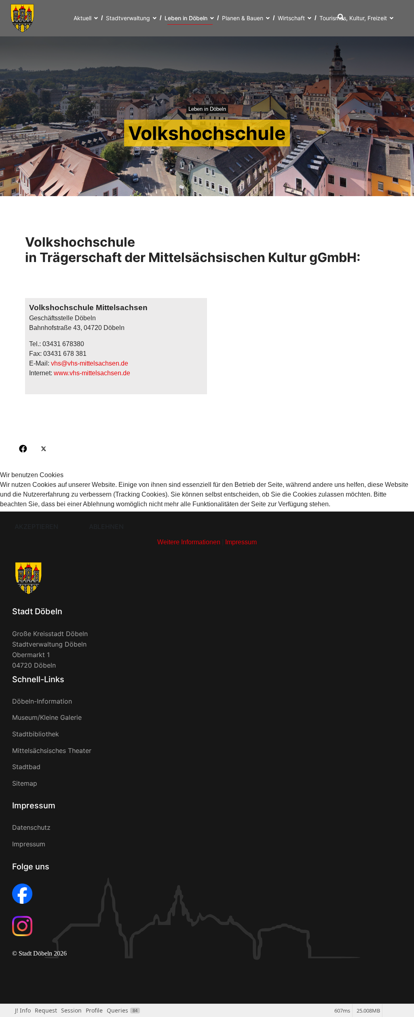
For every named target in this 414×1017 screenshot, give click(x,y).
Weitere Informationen (188, 542)
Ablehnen (106, 526)
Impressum (241, 542)
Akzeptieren (36, 526)
